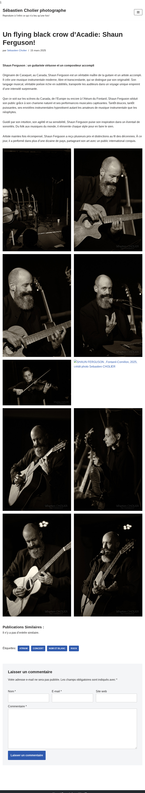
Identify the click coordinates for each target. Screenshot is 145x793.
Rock (74, 648)
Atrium (23, 648)
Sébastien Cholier (17, 50)
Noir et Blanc (57, 648)
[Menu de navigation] (138, 12)
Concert (38, 648)
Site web (101, 691)
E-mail (57, 691)
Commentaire (17, 706)
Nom (12, 691)
